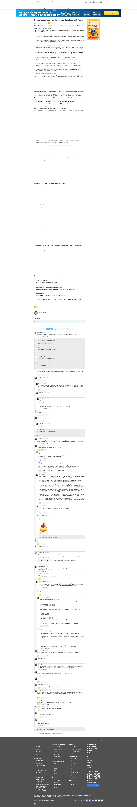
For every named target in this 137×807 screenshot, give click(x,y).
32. (38, 684)
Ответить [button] (43, 336)
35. (38, 347)
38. (38, 352)
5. (38, 383)
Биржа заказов (93, 748)
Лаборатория (39, 777)
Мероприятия (92, 744)
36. (40, 535)
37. (38, 706)
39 (41, 629)
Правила (89, 762)
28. (38, 658)
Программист (74, 746)
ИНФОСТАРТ (68, 304)
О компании (90, 756)
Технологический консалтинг (42, 784)
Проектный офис (75, 780)
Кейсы (55, 770)
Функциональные (40, 762)
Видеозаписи (92, 746)
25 (38, 686)
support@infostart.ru (92, 782)
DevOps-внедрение (40, 782)
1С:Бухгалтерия (74, 758)
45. (38, 365)
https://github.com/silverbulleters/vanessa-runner (50, 606)
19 (38, 660)
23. (38, 566)
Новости (38, 746)
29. (39, 474)
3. (38, 377)
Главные (38, 748)
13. (38, 423)
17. (37, 546)
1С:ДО (72, 770)
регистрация (53, 733)
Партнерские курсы (75, 753)
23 (39, 575)
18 (38, 568)
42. (38, 356)
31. (37, 690)
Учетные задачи (39, 763)
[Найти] (101, 741)
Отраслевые (56, 782)
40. (38, 712)
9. (37, 434)
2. (37, 369)
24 (39, 583)
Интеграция (38, 772)
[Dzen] (96, 800)
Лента (37, 749)
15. (38, 452)
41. (41, 628)
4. (37, 411)
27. (40, 590)
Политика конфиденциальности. (55, 796)
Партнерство (57, 772)
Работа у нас (90, 765)
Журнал (38, 744)
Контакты (89, 767)
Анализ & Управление (59, 744)
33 (38, 708)
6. (38, 417)
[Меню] (35, 2)
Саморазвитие (57, 758)
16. (37, 540)
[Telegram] (87, 800)
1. (37, 332)
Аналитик (73, 748)
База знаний (39, 758)
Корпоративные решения (60, 777)
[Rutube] (102, 800)
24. (39, 573)
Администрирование (41, 770)
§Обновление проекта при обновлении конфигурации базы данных (59, 667)
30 (40, 517)
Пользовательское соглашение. (41, 796)
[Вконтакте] (90, 800)
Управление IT (57, 754)
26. (39, 581)
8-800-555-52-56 (91, 780)
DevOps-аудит (39, 781)
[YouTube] (99, 800)
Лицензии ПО (57, 780)
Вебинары (56, 773)
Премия (37, 754)
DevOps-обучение (40, 779)
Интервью (38, 751)
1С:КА (72, 762)
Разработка (38, 767)
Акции (55, 763)
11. (39, 398)
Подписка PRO (39, 760)
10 (40, 400)
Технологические (57, 786)
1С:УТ (72, 765)
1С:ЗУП (72, 768)
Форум (91, 750)
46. (38, 664)
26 (40, 591)
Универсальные (74, 772)
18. (38, 552)
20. (39, 460)
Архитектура (57, 756)
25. (38, 678)
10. (39, 392)
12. (37, 438)
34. (40, 515)
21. (37, 671)
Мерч (90, 752)
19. (38, 650)
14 (39, 453)
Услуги (55, 768)
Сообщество (39, 773)
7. (38, 338)
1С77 (72, 775)
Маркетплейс (75, 756)
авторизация (59, 733)
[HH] (93, 800)
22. (38, 343)
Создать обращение (93, 785)
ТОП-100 (38, 753)
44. (38, 361)
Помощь (89, 764)
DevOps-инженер (75, 751)
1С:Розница (73, 767)
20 (39, 476)
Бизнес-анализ (57, 746)
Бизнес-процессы (58, 748)
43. (38, 727)
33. (38, 700)
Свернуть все (71, 329)
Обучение (73, 744)
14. (38, 445)
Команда (56, 752)
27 (40, 599)
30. (39, 505)
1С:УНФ (73, 763)
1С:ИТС (55, 765)
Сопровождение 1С (58, 761)
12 (38, 447)
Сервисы (56, 766)
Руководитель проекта (76, 749)
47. (38, 719)
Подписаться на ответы (40, 329)
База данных (39, 768)
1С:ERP (72, 760)
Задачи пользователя (41, 765)
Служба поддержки (94, 771)
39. (40, 597)
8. (37, 429)
